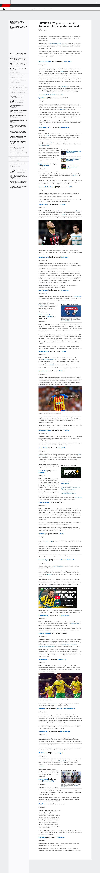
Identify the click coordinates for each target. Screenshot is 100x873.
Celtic (70, 187)
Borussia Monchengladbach (66, 709)
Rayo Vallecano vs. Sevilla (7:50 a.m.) (69, 489)
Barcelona (78, 210)
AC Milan (63, 204)
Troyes (66, 430)
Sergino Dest (43, 204)
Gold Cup (64, 45)
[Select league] (6, 2)
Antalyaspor (61, 837)
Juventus (49, 316)
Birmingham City (48, 781)
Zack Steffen (43, 731)
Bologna (52, 359)
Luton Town (65, 290)
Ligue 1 (51, 142)
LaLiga (58, 210)
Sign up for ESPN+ (65, 483)
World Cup (62, 109)
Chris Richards (43, 615)
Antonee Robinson (45, 633)
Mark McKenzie (44, 351)
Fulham (61, 534)
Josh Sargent (43, 659)
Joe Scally (42, 709)
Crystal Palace (64, 615)
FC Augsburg (47, 484)
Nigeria (47, 145)
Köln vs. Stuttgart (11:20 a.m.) (67, 492)
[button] (93, 5)
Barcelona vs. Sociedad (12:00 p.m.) (69, 493)
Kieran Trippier (73, 644)
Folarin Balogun (44, 127)
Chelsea (62, 71)
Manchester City (49, 541)
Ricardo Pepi (43, 471)
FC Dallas (75, 175)
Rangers (60, 753)
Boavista (46, 165)
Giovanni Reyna (44, 560)
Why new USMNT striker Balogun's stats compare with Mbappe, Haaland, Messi (72, 166)
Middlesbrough (65, 731)
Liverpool (41, 646)
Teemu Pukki (53, 704)
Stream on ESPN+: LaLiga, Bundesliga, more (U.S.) (51, 94)
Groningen (42, 472)
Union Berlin (62, 448)
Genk (64, 351)
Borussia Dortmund (67, 560)
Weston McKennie (44, 315)
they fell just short (50, 364)
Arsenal (47, 135)
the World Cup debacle (58, 566)
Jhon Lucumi (46, 359)
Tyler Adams (43, 98)
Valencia (62, 371)
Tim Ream (42, 534)
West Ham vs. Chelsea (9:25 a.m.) (68, 490)
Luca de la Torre (44, 257)
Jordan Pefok (43, 448)
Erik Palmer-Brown (45, 430)
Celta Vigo (64, 257)
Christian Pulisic (44, 502)
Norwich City (62, 659)
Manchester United (75, 623)
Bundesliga (49, 574)
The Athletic (64, 86)
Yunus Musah (43, 371)
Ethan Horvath (43, 290)
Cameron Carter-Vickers (47, 187)
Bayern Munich (62, 760)
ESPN (6, 5)
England (42, 145)
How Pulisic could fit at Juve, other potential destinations (73, 152)
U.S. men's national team (55, 43)
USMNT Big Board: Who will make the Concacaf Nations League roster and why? (73, 159)
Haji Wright (42, 837)
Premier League (78, 296)
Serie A (63, 214)
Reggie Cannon (44, 164)
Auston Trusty (43, 779)
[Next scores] (96, 2)
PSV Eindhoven (78, 497)
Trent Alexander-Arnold (49, 646)
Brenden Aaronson (45, 62)
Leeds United (67, 62)
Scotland (41, 766)
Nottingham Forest (43, 304)
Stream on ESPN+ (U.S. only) (66, 320)
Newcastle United (66, 644)
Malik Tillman (43, 753)
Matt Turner (42, 804)
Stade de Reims (64, 127)
